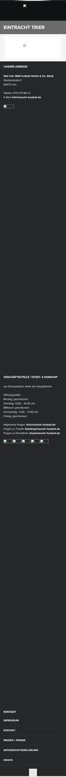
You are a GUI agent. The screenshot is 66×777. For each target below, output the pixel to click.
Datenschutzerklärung (21, 750)
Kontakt (9, 730)
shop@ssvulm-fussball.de (44, 433)
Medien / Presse (15, 740)
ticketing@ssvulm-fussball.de (42, 429)
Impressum (11, 720)
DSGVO (8, 760)
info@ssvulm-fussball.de (26, 97)
